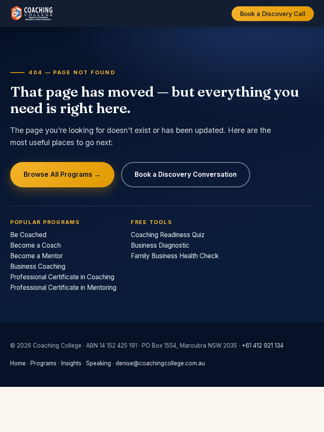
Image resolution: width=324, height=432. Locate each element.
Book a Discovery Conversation (186, 174)
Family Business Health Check (175, 256)
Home (18, 363)
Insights (71, 363)
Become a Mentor (36, 256)
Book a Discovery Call (272, 13)
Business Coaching (37, 266)
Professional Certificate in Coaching (62, 277)
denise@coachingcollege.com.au (160, 363)
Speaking (98, 363)
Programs (43, 363)
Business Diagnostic (160, 245)
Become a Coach (35, 245)
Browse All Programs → (62, 174)
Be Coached (28, 235)
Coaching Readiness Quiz (168, 235)
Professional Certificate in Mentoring (63, 288)
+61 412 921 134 (263, 345)
